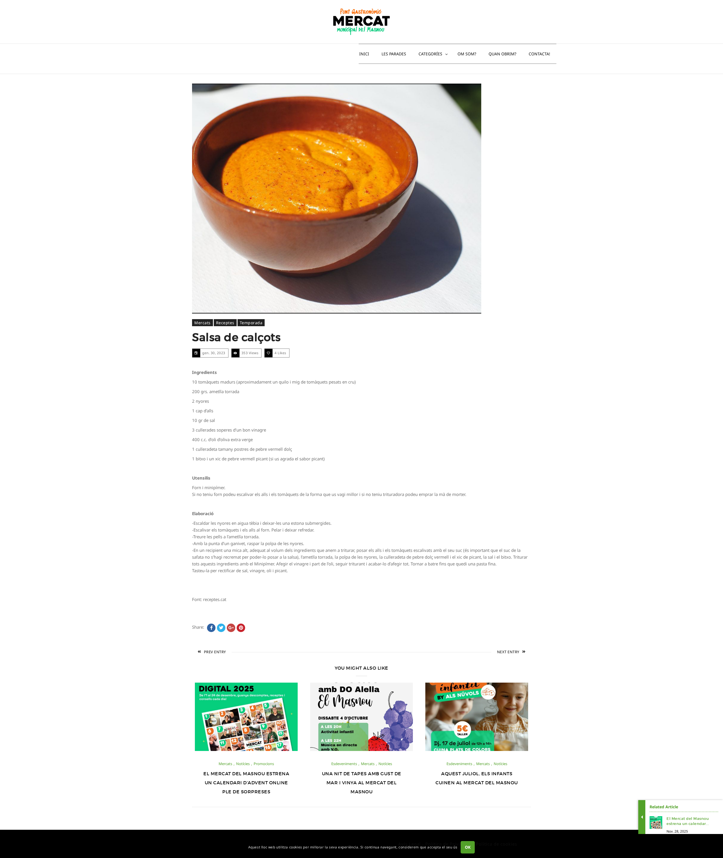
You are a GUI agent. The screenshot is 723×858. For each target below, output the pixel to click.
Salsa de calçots (236, 337)
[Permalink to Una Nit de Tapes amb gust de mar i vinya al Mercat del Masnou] (361, 749)
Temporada (251, 322)
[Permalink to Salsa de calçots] (336, 198)
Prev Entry (215, 651)
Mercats (202, 322)
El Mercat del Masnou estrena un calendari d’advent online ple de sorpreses (246, 782)
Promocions (264, 763)
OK (468, 847)
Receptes (225, 322)
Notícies (243, 763)
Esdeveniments (344, 763)
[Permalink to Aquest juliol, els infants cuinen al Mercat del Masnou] (476, 749)
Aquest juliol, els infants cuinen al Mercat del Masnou (476, 778)
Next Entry (508, 651)
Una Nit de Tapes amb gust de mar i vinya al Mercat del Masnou (361, 782)
